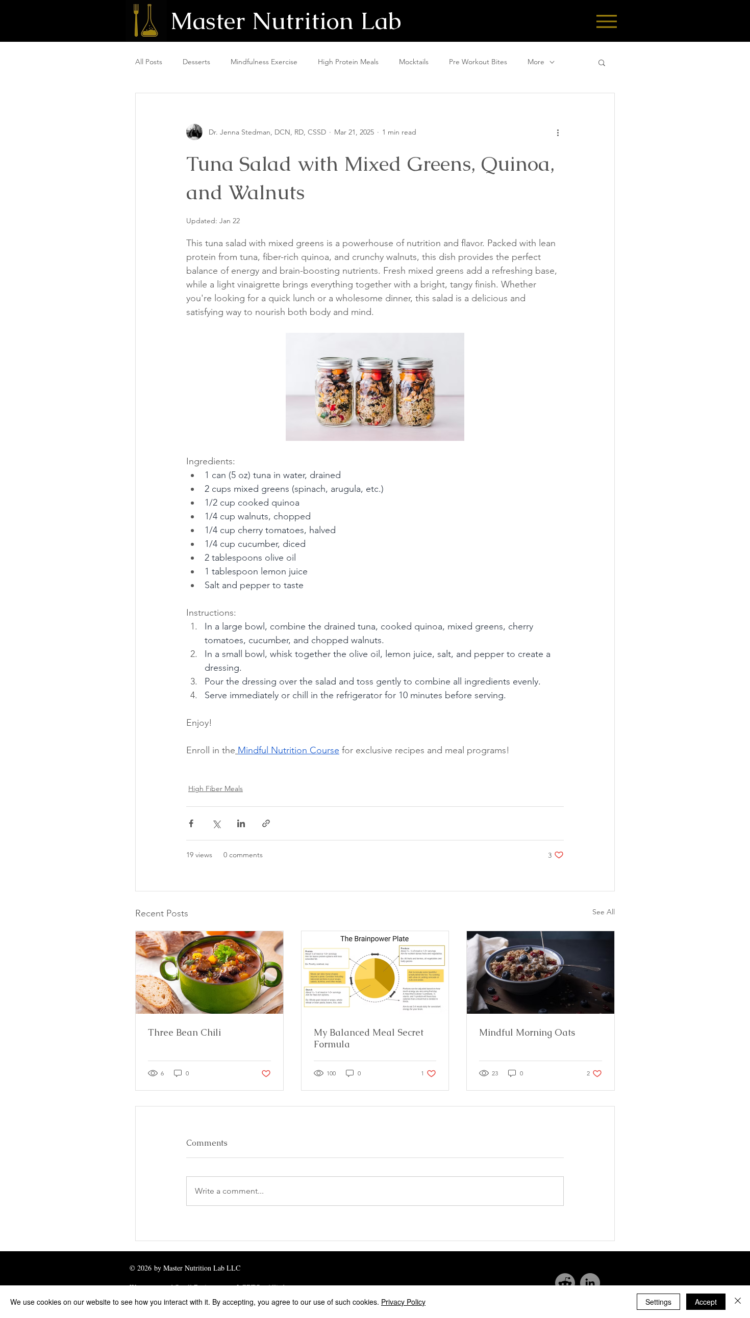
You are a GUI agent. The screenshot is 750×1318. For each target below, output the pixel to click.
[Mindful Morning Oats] (540, 972)
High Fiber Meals (215, 788)
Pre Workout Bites (478, 61)
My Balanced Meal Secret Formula (368, 1038)
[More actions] (558, 132)
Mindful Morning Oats (527, 1032)
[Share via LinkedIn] (241, 823)
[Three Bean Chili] (209, 972)
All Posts (148, 61)
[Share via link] (266, 823)
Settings (658, 1302)
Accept (706, 1302)
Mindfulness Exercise (264, 61)
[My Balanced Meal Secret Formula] (375, 972)
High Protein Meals (348, 61)
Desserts (196, 61)
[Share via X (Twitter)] (216, 823)
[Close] (738, 1302)
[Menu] (606, 21)
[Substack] (565, 1283)
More (536, 61)
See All (603, 911)
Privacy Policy (403, 1302)
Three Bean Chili (184, 1032)
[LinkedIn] (590, 1283)
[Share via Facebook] (191, 823)
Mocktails (414, 61)
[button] (602, 62)
